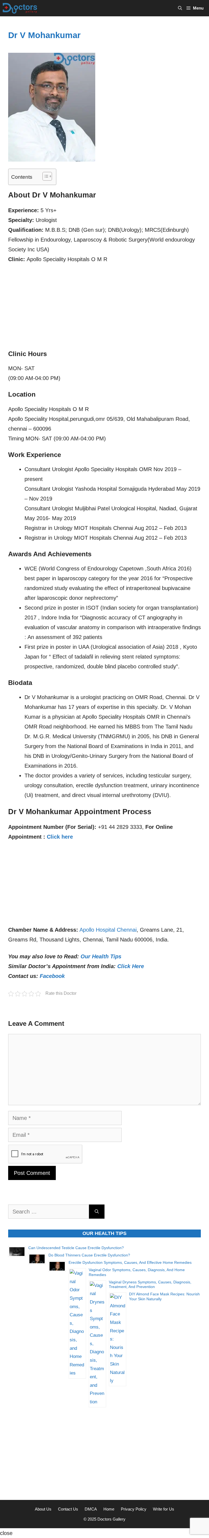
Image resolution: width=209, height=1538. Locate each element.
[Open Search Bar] (180, 8)
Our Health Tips (101, 956)
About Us (43, 1509)
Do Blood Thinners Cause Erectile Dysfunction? (89, 1255)
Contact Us (68, 1509)
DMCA (91, 1509)
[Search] (96, 1212)
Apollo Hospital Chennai (108, 930)
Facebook (52, 976)
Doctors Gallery (110, 1519)
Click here (60, 837)
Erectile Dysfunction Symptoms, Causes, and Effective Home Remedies (130, 1262)
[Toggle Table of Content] (44, 176)
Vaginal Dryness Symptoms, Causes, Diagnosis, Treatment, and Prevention (150, 1284)
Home (108, 1509)
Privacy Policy (133, 1509)
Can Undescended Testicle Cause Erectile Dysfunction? (76, 1248)
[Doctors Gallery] (20, 8)
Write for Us (163, 1509)
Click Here (130, 966)
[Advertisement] (104, 309)
